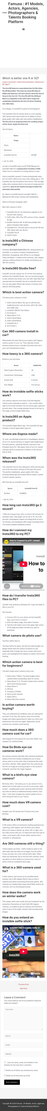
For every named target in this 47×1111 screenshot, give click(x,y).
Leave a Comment (9, 82)
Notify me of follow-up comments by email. (22, 1070)
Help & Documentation (25, 82)
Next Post (23, 988)
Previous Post (23, 984)
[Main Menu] (23, 29)
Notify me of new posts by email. (18, 1075)
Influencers (39, 82)
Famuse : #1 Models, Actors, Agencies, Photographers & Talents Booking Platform (26, 13)
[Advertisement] (23, 50)
